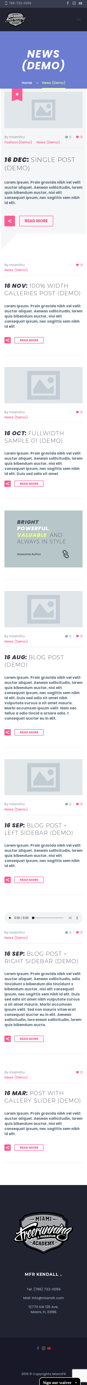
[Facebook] (68, 3)
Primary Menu (79, 19)
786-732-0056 (20, 3)
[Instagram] (74, 3)
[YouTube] (80, 3)
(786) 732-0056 (47, 1289)
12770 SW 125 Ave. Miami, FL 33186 (43, 1309)
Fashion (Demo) (18, 142)
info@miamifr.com (48, 1298)
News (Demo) (48, 142)
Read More (36, 221)
